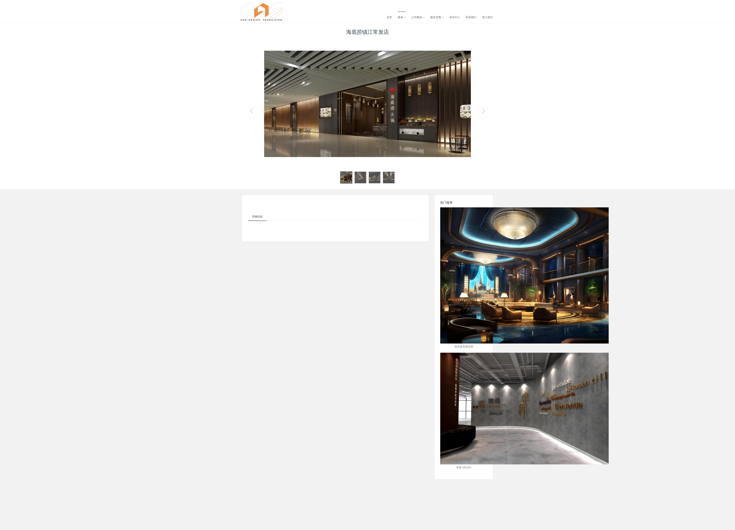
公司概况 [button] (417, 17)
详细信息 (257, 216)
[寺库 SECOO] (463, 408)
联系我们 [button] (471, 17)
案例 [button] (401, 17)
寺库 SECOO (463, 467)
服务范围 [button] (436, 17)
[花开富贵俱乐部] (463, 275)
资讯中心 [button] (454, 17)
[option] (367, 104)
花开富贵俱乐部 (463, 346)
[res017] (261, 5)
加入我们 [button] (487, 17)
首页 (389, 17)
